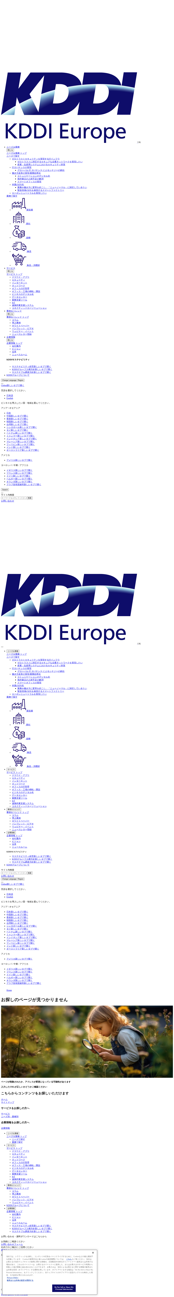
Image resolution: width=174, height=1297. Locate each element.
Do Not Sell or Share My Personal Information (64, 1288)
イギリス (20, 470)
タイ (17, 430)
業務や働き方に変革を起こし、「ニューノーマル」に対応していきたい (52, 187)
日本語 (10, 395)
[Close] (2, 383)
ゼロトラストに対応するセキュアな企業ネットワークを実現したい (50, 162)
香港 (17, 419)
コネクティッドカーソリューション (29, 308)
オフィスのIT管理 (20, 288)
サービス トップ (14, 274)
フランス (20, 473)
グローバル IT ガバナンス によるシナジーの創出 (41, 170)
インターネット (19, 283)
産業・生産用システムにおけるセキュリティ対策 (41, 164)
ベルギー (20, 479)
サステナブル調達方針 (31, 372)
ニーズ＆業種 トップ (17, 153)
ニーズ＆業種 (13, 147)
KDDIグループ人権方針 (32, 369)
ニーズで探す (13, 156)
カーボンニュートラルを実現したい (29, 193)
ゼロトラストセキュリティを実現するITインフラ (36, 159)
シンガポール (22, 427)
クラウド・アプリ (20, 277)
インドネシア (22, 439)
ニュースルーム (19, 354)
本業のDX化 (18, 184)
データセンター (19, 297)
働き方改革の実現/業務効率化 (26, 173)
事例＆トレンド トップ (18, 317)
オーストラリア (23, 450)
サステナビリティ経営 (31, 366)
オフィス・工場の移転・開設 (26, 291)
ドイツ (18, 476)
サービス (11, 268)
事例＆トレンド (14, 311)
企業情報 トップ (14, 343)
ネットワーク (18, 285)
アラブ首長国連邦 (24, 484)
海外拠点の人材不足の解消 (30, 179)
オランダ (20, 481)
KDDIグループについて (18, 375)
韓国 (17, 421)
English (10, 398)
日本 (9, 413)
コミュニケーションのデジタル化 (33, 176)
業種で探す (12, 196)
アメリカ (20, 460)
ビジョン (16, 349)
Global (12, 385)
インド (18, 447)
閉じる (10, 150)
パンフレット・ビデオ (23, 328)
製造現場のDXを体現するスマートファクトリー (40, 190)
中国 (17, 416)
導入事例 (16, 323)
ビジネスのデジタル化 (23, 294)
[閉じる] (93, 1253)
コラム (15, 320)
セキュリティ (18, 280)
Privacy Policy (12, 1278)
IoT (13, 302)
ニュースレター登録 (22, 334)
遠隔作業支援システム (23, 305)
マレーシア (21, 441)
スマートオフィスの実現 (29, 182)
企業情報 (11, 337)
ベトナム (20, 433)
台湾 (17, 424)
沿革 (14, 352)
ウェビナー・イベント (23, 331)
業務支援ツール (19, 300)
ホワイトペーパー (20, 325)
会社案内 (16, 346)
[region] (49, 1272)
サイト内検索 (7, 495)
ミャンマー (21, 436)
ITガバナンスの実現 (21, 167)
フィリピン (21, 444)
